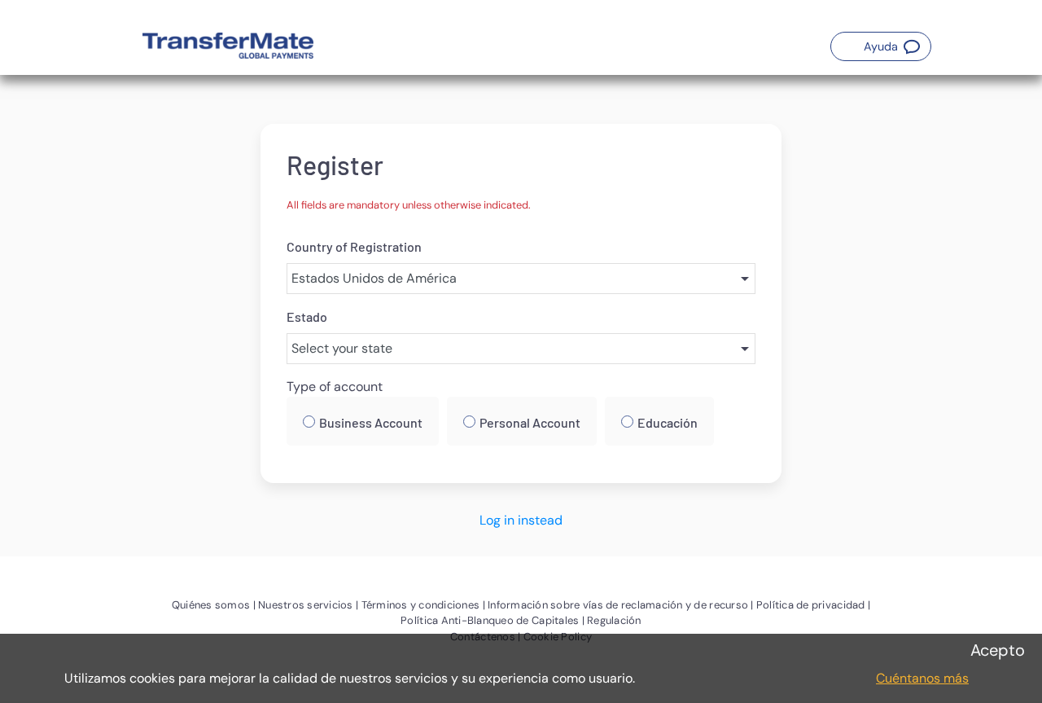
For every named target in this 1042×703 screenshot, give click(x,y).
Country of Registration (354, 246)
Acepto (997, 650)
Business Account (370, 422)
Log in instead (521, 520)
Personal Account (529, 422)
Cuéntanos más (922, 678)
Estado (307, 316)
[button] (880, 46)
